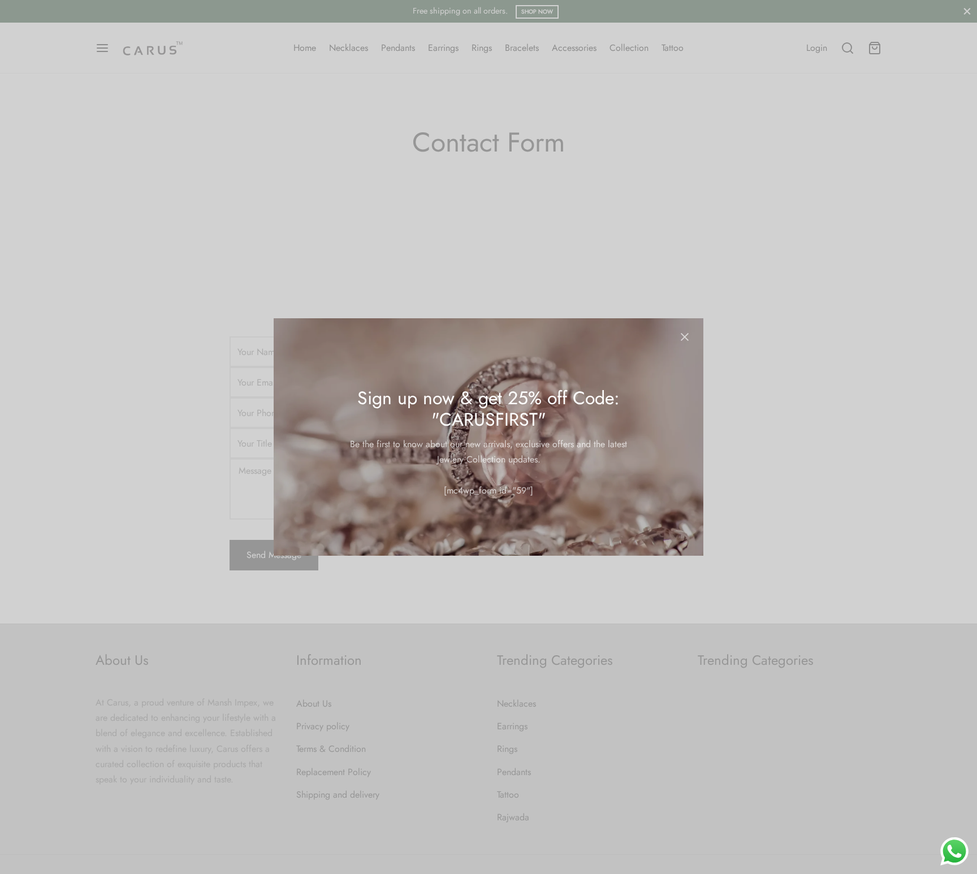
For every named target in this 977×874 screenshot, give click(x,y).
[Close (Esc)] (685, 337)
